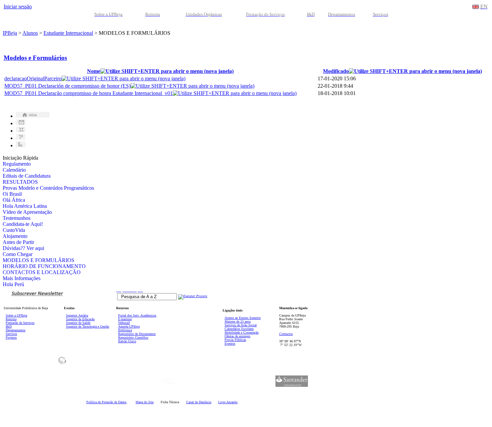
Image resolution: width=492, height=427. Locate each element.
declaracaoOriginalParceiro (33, 78)
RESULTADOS (20, 182)
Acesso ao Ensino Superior (243, 318)
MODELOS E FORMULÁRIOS (38, 260)
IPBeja (10, 33)
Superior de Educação (80, 319)
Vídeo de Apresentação (27, 212)
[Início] (33, 116)
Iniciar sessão (18, 6)
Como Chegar (17, 254)
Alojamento (15, 236)
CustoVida (14, 230)
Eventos (230, 343)
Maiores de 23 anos (238, 321)
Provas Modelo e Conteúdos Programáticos (48, 188)
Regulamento (17, 164)
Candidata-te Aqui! (23, 224)
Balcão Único (127, 341)
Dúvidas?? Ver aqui (23, 248)
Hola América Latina (25, 206)
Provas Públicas (235, 340)
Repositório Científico (133, 337)
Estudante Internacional (68, 33)
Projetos (11, 337)
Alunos (30, 33)
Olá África (14, 200)
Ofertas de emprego (237, 336)
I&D (9, 326)
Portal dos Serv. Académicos (137, 315)
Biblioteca (125, 330)
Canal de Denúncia (198, 402)
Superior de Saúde (78, 323)
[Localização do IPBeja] (20, 131)
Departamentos (15, 330)
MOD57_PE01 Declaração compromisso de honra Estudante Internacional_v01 (88, 93)
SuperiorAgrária (77, 315)
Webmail (124, 323)
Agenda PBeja (129, 326)
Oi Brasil (12, 194)
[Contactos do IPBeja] (20, 123)
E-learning (125, 319)
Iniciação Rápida (20, 158)
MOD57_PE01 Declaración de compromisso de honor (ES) (67, 86)
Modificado (336, 71)
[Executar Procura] (192, 296)
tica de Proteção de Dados (106, 402)
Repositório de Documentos (137, 334)
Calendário (14, 170)
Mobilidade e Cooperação (242, 332)
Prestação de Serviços (20, 323)
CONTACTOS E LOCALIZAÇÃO (42, 272)
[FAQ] (20, 138)
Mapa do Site (145, 402)
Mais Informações (21, 278)
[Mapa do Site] (20, 145)
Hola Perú (13, 284)
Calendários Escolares (239, 329)
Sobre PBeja (16, 315)
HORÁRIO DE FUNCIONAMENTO (44, 266)
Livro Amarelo (228, 402)
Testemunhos (16, 218)
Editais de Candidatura (27, 176)
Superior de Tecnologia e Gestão (87, 326)
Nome (93, 71)
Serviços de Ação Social (241, 325)
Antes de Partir (18, 242)
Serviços (11, 334)
